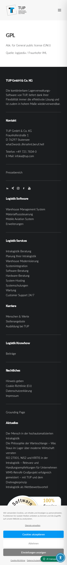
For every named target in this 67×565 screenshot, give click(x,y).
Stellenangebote (15, 321)
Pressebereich (14, 172)
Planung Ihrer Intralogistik (21, 256)
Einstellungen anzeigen (33, 552)
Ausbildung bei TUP (17, 326)
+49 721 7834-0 (26, 151)
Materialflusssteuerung (19, 214)
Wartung (11, 290)
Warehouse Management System (25, 209)
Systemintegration (16, 266)
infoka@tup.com (24, 156)
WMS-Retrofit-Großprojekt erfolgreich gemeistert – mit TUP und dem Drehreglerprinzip (28, 477)
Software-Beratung (17, 271)
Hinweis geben (15, 381)
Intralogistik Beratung (18, 251)
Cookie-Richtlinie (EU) (19, 386)
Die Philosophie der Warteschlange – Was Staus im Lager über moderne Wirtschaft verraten (31, 448)
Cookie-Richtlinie (18, 560)
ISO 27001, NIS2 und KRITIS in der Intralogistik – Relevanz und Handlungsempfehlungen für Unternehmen (31, 462)
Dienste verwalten (32, 525)
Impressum (12, 396)
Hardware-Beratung (17, 276)
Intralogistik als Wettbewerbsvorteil (27, 487)
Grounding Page (15, 412)
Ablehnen (33, 543)
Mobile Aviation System (20, 219)
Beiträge (11, 353)
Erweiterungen (14, 224)
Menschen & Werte (17, 316)
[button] (59, 10)
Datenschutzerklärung (36, 560)
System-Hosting (15, 280)
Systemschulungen (17, 285)
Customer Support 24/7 (20, 295)
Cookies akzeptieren (33, 534)
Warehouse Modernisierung (22, 261)
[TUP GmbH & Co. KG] (16, 10)
